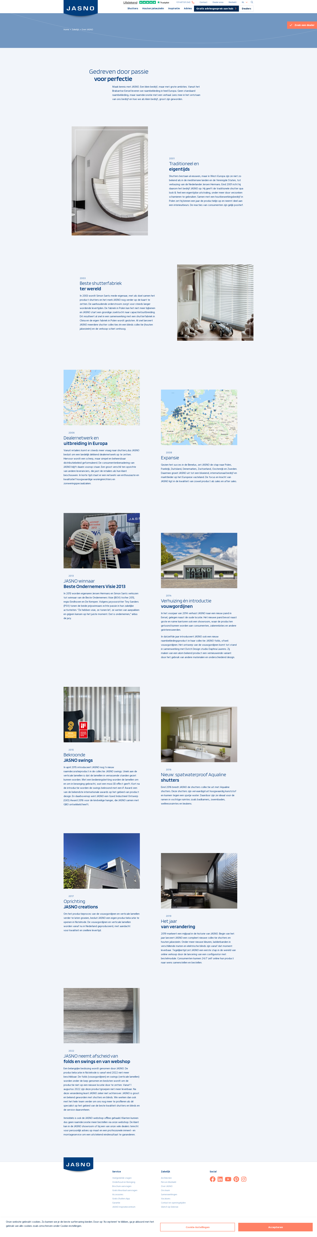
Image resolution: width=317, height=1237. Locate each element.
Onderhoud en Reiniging (123, 1182)
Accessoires (117, 1194)
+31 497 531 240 (183, 2)
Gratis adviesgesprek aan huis (214, 9)
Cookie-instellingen (198, 1227)
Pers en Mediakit (168, 1182)
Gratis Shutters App (121, 1198)
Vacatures (165, 1198)
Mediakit (233, 2)
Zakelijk (75, 29)
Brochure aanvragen (121, 1186)
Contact (203, 2)
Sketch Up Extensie (169, 1207)
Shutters (132, 8)
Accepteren (275, 1227)
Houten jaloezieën (153, 8)
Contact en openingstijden (173, 1203)
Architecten (166, 1178)
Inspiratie (174, 8)
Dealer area (218, 2)
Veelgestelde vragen (122, 1178)
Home (66, 29)
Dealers (246, 9)
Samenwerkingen (169, 1194)
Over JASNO (167, 1186)
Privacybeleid (11, 1232)
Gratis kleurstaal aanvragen (124, 1190)
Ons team (165, 1190)
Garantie (116, 1203)
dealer (305, 25)
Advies (188, 8)
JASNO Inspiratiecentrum (123, 1207)
